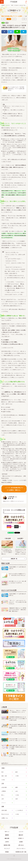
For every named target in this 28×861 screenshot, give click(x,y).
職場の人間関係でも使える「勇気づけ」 (13, 113)
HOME (2, 5)
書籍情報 (7, 835)
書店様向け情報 (7, 845)
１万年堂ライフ (14, 10)
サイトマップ (7, 848)
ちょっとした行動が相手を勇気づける (13, 115)
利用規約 (7, 851)
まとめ (5, 118)
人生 (3, 22)
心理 (7, 22)
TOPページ (7, 831)
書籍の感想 (7, 838)
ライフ (7, 5)
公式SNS (7, 841)
